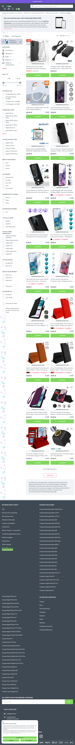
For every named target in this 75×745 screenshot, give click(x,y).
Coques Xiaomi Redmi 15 (9, 667)
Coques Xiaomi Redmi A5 (9, 674)
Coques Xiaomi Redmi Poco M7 (11, 660)
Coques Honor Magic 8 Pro (10, 691)
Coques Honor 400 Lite (9, 684)
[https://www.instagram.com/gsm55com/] (41, 736)
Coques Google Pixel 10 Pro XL (48, 583)
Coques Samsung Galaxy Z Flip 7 (49, 513)
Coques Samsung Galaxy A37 (48, 558)
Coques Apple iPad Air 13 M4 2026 (12, 635)
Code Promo (6, 527)
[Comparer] (43, 41)
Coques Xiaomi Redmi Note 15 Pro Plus (13, 656)
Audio (41, 619)
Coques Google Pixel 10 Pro (47, 587)
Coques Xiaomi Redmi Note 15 (11, 646)
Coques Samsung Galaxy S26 (48, 520)
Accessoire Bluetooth (45, 630)
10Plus (4, 68)
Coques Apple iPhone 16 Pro (10, 607)
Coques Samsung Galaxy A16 (48, 569)
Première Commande (8, 520)
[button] (62, 194)
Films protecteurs (44, 608)
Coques (41, 601)
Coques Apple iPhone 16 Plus (10, 603)
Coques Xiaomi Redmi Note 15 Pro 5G (13, 649)
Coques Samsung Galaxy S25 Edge (49, 541)
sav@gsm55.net (11, 714)
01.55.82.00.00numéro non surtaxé (13, 718)
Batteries (42, 623)
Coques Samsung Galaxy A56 (48, 548)
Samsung (27, 13)
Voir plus (50, 475)
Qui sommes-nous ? (8, 516)
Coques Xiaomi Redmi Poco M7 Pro (12, 663)
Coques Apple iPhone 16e (9, 600)
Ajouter (38, 75)
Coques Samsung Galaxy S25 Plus (49, 534)
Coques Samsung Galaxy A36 (48, 555)
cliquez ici (23, 733)
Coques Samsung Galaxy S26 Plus (49, 523)
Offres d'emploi (6, 544)
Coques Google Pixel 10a (46, 576)
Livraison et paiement (8, 523)
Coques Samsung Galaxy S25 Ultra (49, 537)
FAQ (3, 509)
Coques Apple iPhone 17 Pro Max (12, 628)
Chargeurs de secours (46, 626)
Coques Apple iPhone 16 (9, 596)
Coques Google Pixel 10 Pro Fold (49, 580)
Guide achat (6, 541)
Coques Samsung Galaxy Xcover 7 (49, 573)
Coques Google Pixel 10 (46, 590)
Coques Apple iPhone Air (9, 621)
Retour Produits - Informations (11, 530)
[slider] (3, 83)
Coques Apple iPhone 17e (9, 614)
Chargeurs (42, 612)
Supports (42, 616)
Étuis (40, 605)
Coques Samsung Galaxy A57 (48, 551)
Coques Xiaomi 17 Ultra (9, 642)
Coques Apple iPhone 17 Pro (10, 624)
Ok (69, 701)
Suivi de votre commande (9, 513)
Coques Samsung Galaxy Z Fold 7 (49, 516)
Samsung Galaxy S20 (37, 13)
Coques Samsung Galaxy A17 (48, 566)
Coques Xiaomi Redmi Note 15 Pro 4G (13, 653)
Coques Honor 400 (8, 677)
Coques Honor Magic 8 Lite (10, 688)
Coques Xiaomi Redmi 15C (10, 670)
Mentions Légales (7, 537)
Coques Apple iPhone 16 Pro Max (12, 610)
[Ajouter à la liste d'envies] (47, 41)
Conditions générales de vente (11, 534)
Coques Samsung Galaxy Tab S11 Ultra (50, 509)
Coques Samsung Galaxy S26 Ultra (49, 527)
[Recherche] (32, 6)
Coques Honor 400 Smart (10, 681)
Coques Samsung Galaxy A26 (48, 562)
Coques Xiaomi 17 (7, 638)
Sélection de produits (51, 13)
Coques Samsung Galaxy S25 (48, 530)
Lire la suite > (8, 29)
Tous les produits (65, 13)
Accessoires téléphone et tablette (12, 13)
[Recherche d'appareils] (20, 42)
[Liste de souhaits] (13, 9)
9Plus (4, 134)
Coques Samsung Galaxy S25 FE (49, 544)
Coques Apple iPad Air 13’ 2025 (11, 631)
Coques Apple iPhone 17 (9, 617)
